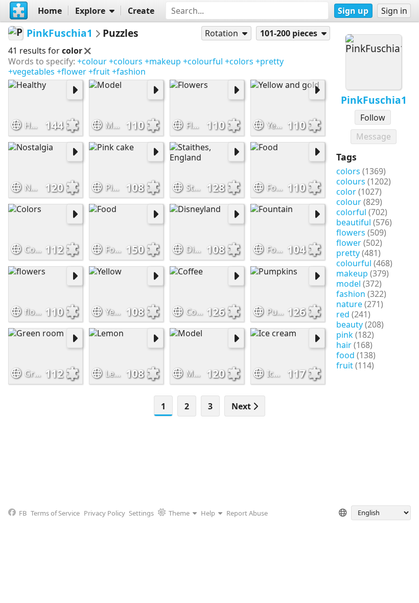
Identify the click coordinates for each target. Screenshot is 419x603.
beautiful (353, 222)
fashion (350, 293)
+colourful (203, 61)
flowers (350, 232)
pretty (348, 253)
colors (348, 171)
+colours (126, 61)
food (345, 355)
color (346, 191)
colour (348, 201)
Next (242, 406)
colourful (353, 263)
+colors (239, 61)
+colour (92, 61)
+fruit (99, 71)
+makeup (163, 61)
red (343, 314)
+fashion (129, 71)
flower (348, 242)
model (348, 283)
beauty (349, 324)
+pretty (269, 61)
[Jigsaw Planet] (19, 10)
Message (373, 136)
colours (350, 181)
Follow (372, 117)
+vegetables (31, 71)
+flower (71, 71)
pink (344, 334)
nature (349, 304)
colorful (351, 212)
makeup (352, 273)
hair (344, 345)
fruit (344, 365)
